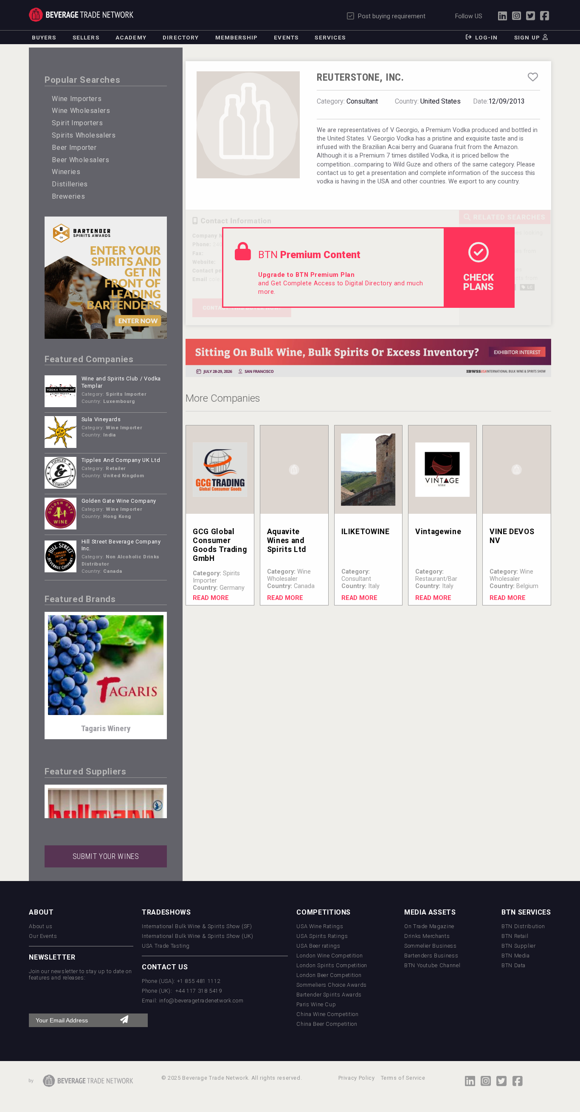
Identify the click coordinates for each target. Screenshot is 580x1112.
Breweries (68, 196)
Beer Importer (74, 148)
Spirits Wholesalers (83, 135)
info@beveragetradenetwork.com (201, 1000)
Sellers (86, 37)
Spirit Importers (77, 123)
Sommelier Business (430, 946)
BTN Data (513, 965)
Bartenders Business (431, 955)
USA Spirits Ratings (322, 936)
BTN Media (515, 955)
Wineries (66, 172)
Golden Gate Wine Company (119, 501)
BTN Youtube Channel (432, 965)
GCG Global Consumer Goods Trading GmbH (220, 545)
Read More (211, 598)
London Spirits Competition (331, 965)
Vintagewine (438, 531)
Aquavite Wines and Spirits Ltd (286, 540)
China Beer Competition (326, 1024)
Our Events (43, 936)
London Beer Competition (328, 975)
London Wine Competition (329, 955)
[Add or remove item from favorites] (532, 77)
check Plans (478, 282)
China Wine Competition (327, 1014)
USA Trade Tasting (166, 946)
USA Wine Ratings (319, 926)
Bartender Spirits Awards (328, 994)
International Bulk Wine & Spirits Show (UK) (197, 936)
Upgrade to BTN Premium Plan (306, 275)
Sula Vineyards (101, 419)
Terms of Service (403, 1078)
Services (330, 37)
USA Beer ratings (318, 946)
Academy (130, 37)
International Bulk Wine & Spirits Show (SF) (197, 926)
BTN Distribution (523, 926)
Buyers (44, 37)
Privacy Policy (356, 1078)
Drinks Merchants (427, 936)
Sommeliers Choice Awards (331, 985)
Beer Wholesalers (80, 160)
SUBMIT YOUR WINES (106, 856)
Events (286, 37)
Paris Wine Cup (316, 1004)
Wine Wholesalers (81, 111)
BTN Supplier (518, 946)
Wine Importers (76, 99)
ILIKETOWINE (365, 531)
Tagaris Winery (106, 728)
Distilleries (70, 184)
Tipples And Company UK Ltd (121, 460)
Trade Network (81, 15)
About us (40, 926)
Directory (181, 37)
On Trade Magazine (429, 926)
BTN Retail (514, 936)
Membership (236, 37)
